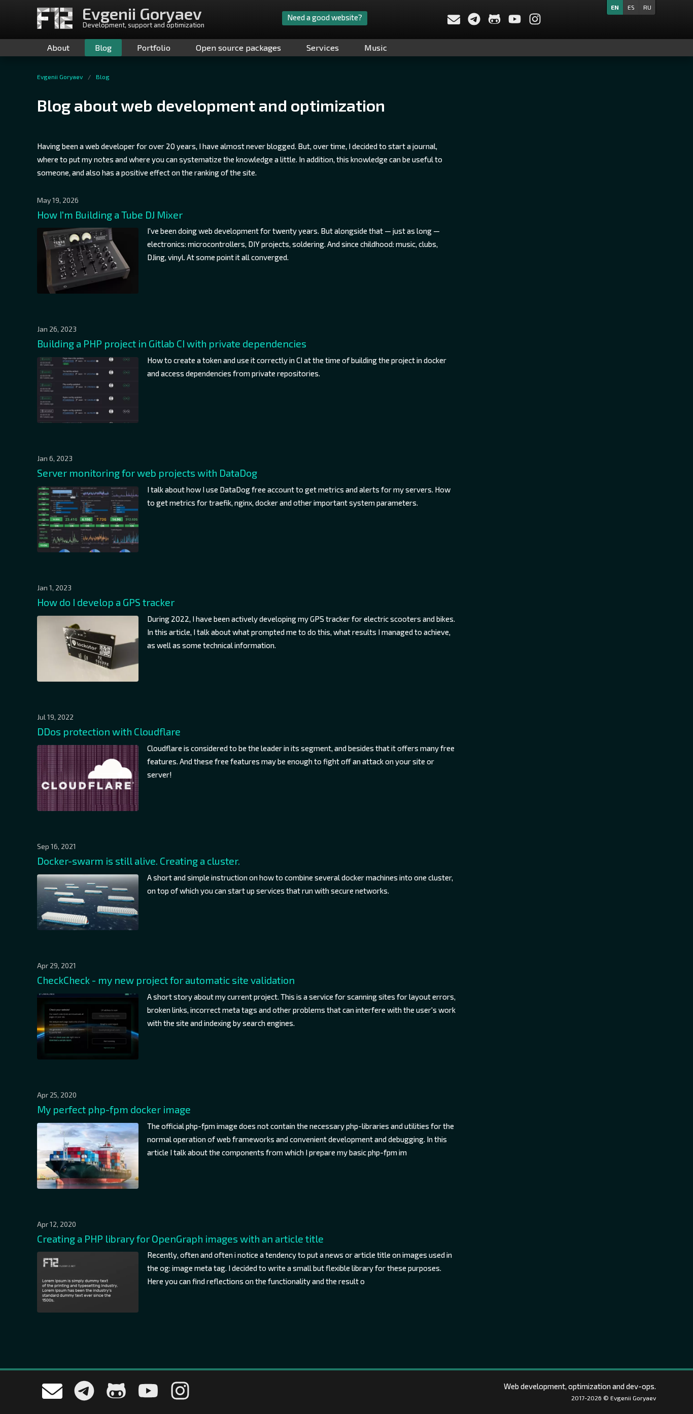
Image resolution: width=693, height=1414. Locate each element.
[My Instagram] (535, 22)
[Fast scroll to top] (670, 1350)
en (615, 7)
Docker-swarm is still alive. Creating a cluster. (138, 861)
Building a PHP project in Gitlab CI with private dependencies (171, 343)
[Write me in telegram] (475, 22)
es (631, 7)
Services (322, 47)
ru (647, 7)
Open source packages (238, 47)
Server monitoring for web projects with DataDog (147, 473)
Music (375, 47)
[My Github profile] (495, 22)
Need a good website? (324, 17)
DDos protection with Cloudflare (109, 731)
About (58, 47)
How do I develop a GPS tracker (106, 602)
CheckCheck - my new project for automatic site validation (166, 980)
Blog (103, 47)
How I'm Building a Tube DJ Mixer (110, 215)
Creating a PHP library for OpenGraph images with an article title (180, 1239)
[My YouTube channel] (515, 22)
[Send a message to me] (453, 20)
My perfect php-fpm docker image (114, 1109)
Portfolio (153, 47)
